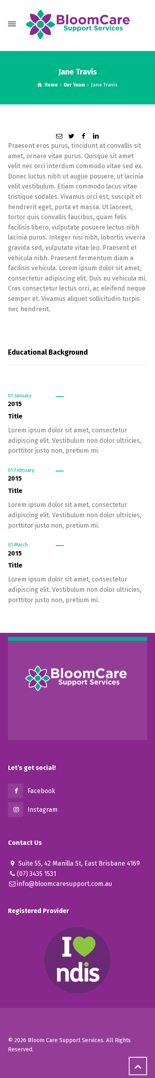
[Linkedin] (95, 136)
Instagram (42, 809)
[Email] (59, 136)
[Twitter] (71, 136)
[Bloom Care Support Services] (77, 24)
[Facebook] (83, 136)
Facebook (41, 791)
